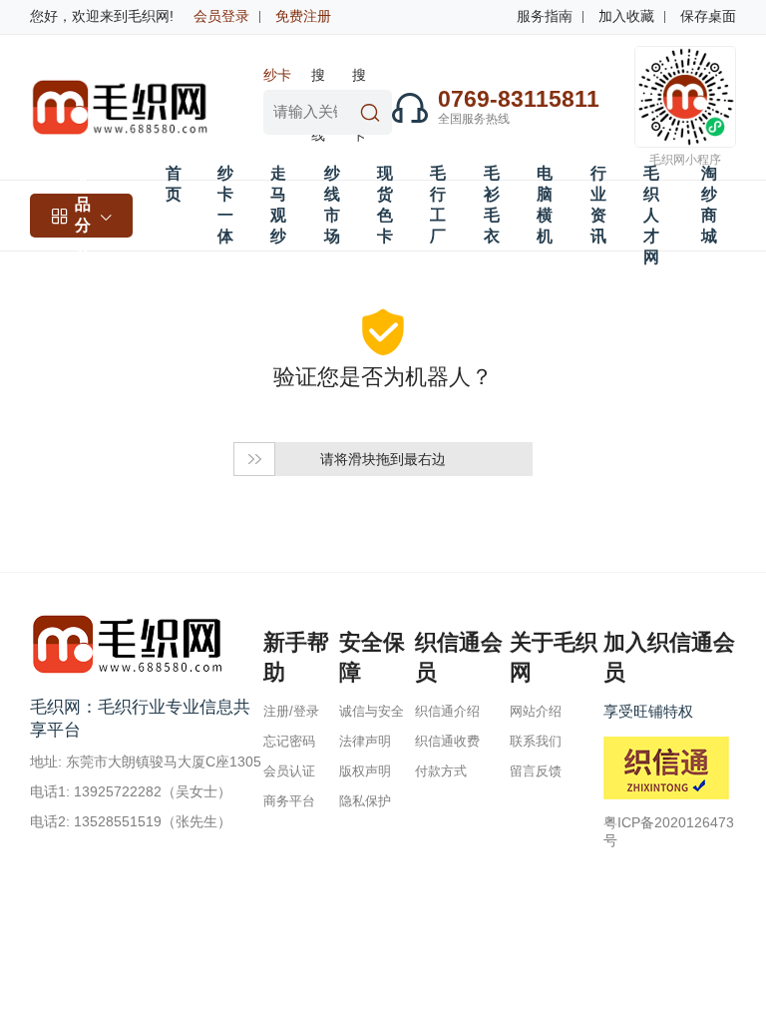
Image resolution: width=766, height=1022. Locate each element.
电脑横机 (545, 205)
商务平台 (289, 800)
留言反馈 (536, 771)
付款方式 (441, 771)
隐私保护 (365, 800)
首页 (174, 184)
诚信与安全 (371, 711)
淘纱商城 (709, 205)
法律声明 (365, 741)
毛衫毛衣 (492, 205)
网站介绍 (536, 711)
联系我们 (536, 741)
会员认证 (289, 771)
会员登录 (221, 16)
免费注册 (303, 16)
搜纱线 (318, 78)
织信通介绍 (447, 711)
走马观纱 (278, 205)
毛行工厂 (438, 205)
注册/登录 (291, 711)
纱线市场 (332, 205)
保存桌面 (708, 16)
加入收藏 (626, 16)
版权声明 (365, 771)
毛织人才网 (651, 215)
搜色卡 (359, 78)
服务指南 (545, 16)
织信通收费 (447, 741)
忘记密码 (289, 741)
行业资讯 (598, 205)
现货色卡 (385, 205)
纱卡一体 (277, 78)
